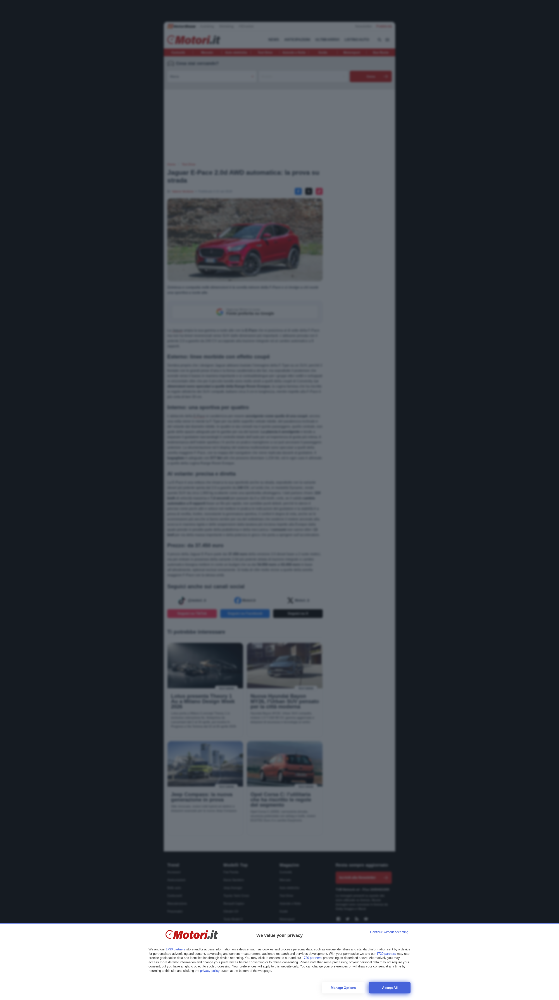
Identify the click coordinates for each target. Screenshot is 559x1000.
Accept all (390, 988)
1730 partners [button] (175, 949)
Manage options (343, 988)
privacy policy (210, 970)
